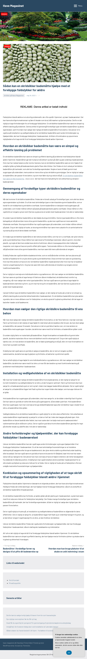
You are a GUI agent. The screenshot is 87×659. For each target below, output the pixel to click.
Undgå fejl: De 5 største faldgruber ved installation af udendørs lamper (32, 627)
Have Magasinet (13, 6)
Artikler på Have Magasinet (14, 95)
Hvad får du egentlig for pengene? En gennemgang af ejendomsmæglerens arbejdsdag (38, 623)
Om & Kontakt (14, 580)
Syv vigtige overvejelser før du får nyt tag (21, 619)
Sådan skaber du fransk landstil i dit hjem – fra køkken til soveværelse (32, 631)
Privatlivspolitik (14, 583)
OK (69, 653)
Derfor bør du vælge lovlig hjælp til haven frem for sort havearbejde (31, 615)
